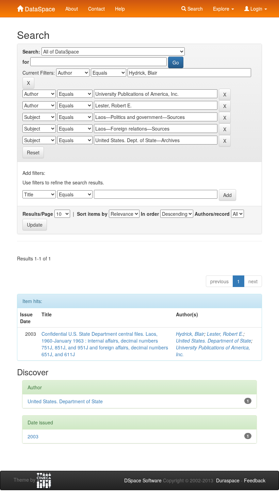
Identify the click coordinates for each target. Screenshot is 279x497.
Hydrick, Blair (190, 333)
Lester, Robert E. (225, 333)
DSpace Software (143, 480)
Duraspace (228, 480)
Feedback (254, 480)
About (71, 8)
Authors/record (212, 213)
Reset (33, 152)
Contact (96, 8)
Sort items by (92, 213)
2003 (33, 436)
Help (120, 8)
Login (256, 8)
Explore (222, 8)
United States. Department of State (213, 340)
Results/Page (37, 213)
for (25, 61)
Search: (31, 51)
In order (150, 213)
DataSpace (39, 7)
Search (194, 8)
